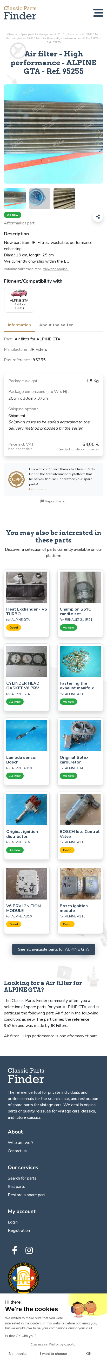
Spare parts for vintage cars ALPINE (42, 34)
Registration (19, 1230)
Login (13, 1222)
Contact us (17, 1151)
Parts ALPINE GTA (22, 38)
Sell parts (16, 1186)
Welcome (12, 34)
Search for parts (22, 1178)
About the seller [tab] (56, 325)
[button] (98, 134)
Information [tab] (19, 325)
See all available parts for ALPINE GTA (53, 949)
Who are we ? (21, 1143)
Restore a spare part (26, 1195)
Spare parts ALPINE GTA (82, 34)
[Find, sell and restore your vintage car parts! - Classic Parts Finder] (20, 13)
